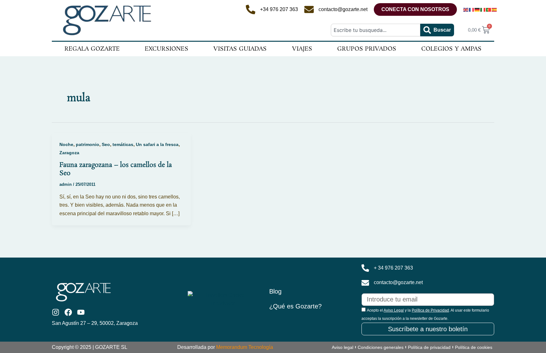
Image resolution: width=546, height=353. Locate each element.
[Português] (489, 9)
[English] (466, 9)
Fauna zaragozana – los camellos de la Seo (115, 169)
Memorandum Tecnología (244, 347)
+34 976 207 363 (279, 9)
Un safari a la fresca (157, 144)
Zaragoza (69, 152)
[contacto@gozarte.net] (309, 9)
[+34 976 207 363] (250, 9)
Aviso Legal (394, 310)
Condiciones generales (380, 347)
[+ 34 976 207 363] (365, 268)
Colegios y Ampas (451, 49)
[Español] (494, 9)
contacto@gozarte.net (342, 9)
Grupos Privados (366, 49)
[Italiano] (483, 9)
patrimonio (87, 144)
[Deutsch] (477, 9)
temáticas (122, 144)
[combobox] (375, 30)
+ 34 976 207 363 (393, 268)
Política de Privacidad (430, 310)
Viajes (302, 49)
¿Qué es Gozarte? (295, 306)
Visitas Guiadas (240, 49)
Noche (66, 144)
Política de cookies (473, 347)
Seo (106, 144)
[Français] (472, 9)
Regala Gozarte (92, 49)
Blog (275, 291)
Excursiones (166, 49)
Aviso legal (342, 347)
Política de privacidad (429, 347)
